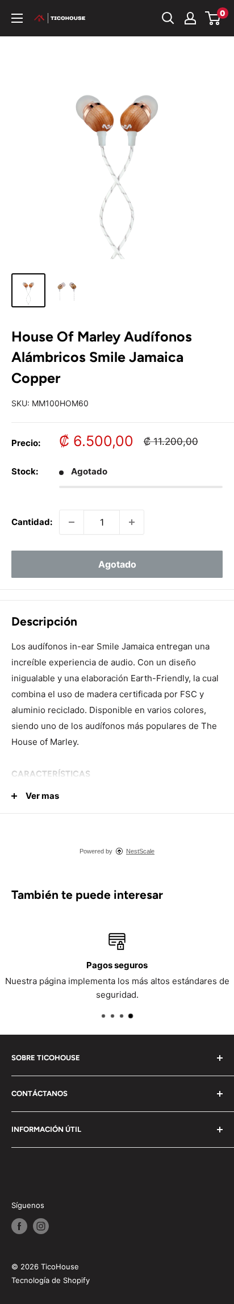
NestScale (140, 851)
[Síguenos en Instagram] (41, 1226)
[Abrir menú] (17, 18)
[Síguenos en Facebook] (19, 1226)
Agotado (117, 564)
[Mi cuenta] (190, 18)
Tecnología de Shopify (50, 1280)
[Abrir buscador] (168, 18)
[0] (213, 18)
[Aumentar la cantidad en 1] (132, 522)
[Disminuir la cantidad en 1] (71, 522)
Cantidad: (31, 521)
